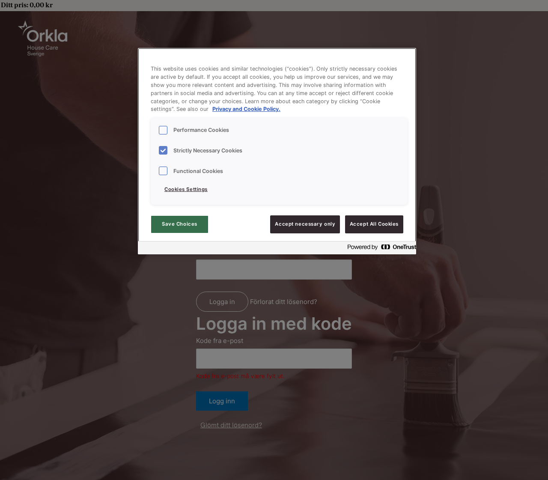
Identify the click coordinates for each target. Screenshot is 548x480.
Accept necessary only (305, 224)
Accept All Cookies (374, 224)
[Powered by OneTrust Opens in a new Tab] (379, 249)
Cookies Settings (186, 189)
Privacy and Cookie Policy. (246, 109)
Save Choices (179, 224)
